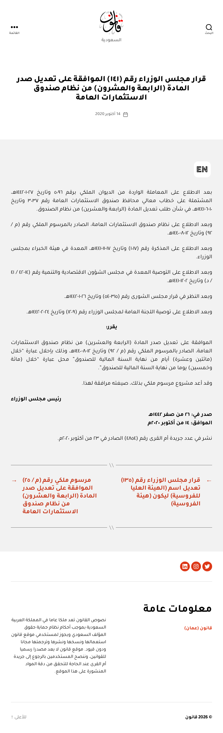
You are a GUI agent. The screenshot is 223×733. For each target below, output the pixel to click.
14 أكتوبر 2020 (107, 114)
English (202, 169)
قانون (191, 717)
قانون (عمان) (198, 628)
